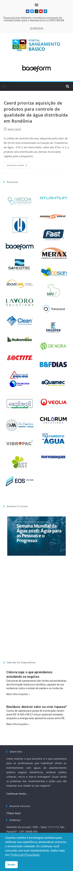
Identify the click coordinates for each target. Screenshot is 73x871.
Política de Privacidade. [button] (25, 854)
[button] (37, 5)
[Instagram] (36, 11)
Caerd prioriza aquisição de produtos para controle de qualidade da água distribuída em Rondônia (36, 112)
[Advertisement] (36, 613)
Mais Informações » (18, 694)
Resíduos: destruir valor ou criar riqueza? (36, 707)
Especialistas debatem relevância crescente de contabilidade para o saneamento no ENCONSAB (34, 19)
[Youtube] (41, 11)
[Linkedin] (45, 11)
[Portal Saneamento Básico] (36, 45)
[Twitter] (32, 11)
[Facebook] (27, 11)
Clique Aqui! (13, 813)
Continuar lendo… (17, 793)
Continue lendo (18, 164)
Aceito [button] (11, 864)
